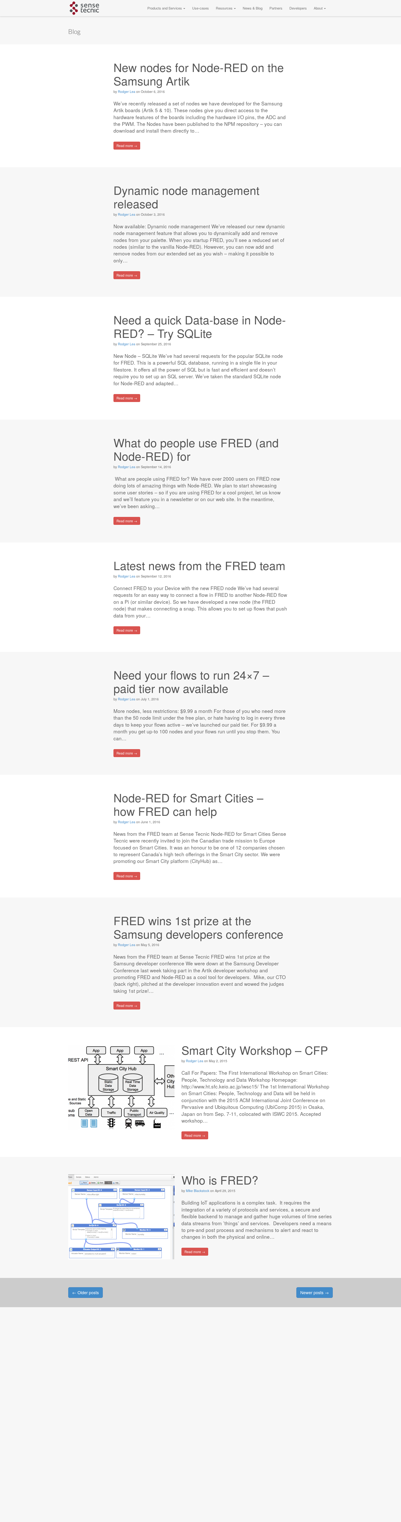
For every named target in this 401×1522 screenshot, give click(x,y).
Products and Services (165, 8)
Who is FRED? (219, 1179)
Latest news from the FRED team (199, 565)
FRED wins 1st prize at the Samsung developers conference (198, 927)
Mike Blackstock (197, 1190)
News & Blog (252, 8)
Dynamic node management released (186, 197)
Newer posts (314, 1292)
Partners (275, 8)
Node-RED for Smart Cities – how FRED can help (188, 804)
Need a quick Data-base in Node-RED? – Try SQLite (199, 326)
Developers (298, 8)
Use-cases (200, 8)
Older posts (85, 1292)
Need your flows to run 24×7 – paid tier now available (191, 681)
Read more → (126, 145)
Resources (224, 8)
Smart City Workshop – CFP (254, 1050)
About (318, 8)
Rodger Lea (126, 91)
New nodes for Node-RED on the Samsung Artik (198, 74)
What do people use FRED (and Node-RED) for (196, 449)
